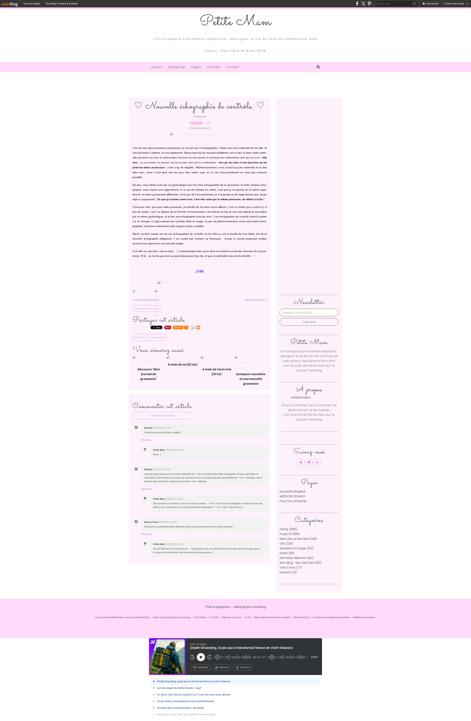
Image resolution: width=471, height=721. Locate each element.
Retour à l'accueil (146, 308)
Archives (213, 67)
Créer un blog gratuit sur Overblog (171, 617)
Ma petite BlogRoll (292, 491)
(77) (291, 567)
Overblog (259, 607)
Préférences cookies (364, 617)
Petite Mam (235, 22)
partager (224, 667)
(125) (286, 543)
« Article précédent (145, 300)
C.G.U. (248, 617)
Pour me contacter (293, 501)
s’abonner (202, 667)
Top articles (200, 617)
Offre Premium (301, 617)
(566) (288, 529)
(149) (298, 539)
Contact (232, 67)
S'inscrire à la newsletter (149, 337)
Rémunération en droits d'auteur (272, 617)
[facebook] (357, 3)
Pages (196, 67)
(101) (287, 553)
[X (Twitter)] (363, 3)
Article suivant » (256, 300)
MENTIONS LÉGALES (292, 496)
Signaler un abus (232, 617)
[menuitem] (156, 67)
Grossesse (199, 116)
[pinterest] (369, 3)
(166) (290, 534)
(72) (288, 572)
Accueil (156, 67)
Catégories (176, 67)
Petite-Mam (316, 365)
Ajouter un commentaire (163, 415)
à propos (245, 667)
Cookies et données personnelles (331, 617)
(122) (296, 548)
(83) (297, 558)
